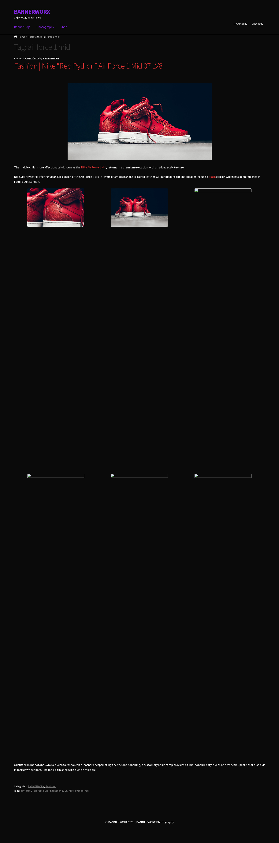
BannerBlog (22, 27)
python (79, 790)
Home (21, 36)
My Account (240, 23)
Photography (45, 27)
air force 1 (26, 790)
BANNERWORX (32, 11)
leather (56, 790)
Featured (51, 786)
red (87, 790)
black (212, 177)
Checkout (257, 23)
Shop (64, 27)
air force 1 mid (42, 790)
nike (71, 790)
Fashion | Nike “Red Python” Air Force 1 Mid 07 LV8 (88, 66)
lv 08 (64, 790)
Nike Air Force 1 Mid (93, 167)
